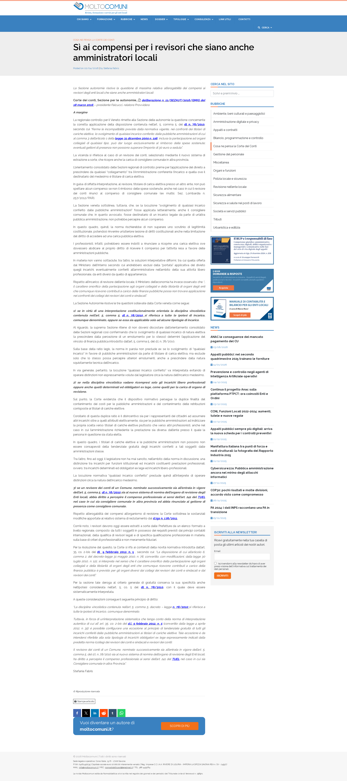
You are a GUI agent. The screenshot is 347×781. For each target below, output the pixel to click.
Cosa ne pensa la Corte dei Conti (93, 40)
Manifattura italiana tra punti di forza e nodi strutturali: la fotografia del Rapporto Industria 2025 (242, 451)
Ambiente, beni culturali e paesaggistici (239, 113)
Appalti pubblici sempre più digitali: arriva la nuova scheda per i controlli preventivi (241, 431)
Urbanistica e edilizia (226, 227)
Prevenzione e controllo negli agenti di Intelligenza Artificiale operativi (239, 374)
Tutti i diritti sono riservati (112, 756)
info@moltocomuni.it (88, 767)
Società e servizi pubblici (229, 211)
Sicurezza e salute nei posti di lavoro (237, 203)
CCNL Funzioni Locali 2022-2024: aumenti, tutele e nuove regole (241, 413)
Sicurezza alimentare (227, 195)
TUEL (175, 659)
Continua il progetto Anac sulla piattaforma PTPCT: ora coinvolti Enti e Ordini (239, 394)
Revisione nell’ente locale (230, 187)
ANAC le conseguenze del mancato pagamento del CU (237, 339)
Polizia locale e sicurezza (230, 178)
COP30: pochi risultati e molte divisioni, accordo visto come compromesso (239, 492)
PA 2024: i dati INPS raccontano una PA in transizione (240, 510)
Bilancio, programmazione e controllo (238, 138)
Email (217, 551)
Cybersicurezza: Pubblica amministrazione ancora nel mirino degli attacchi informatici (242, 473)
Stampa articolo (85, 701)
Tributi (217, 219)
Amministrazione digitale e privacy (236, 121)
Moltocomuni (89, 756)
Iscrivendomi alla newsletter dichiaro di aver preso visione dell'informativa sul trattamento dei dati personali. (240, 566)
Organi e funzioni (224, 170)
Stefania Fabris (111, 68)
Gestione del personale (228, 154)
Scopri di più (179, 726)
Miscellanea (221, 162)
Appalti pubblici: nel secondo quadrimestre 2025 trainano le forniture (240, 356)
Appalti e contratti (225, 130)
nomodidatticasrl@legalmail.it (119, 767)
